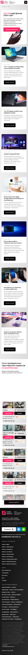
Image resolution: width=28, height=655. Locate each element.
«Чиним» (5, 410)
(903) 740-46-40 (8, 421)
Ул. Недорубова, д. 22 (8, 439)
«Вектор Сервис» (8, 480)
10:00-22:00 (7, 465)
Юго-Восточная (21, 479)
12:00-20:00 (7, 443)
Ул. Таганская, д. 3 (7, 464)
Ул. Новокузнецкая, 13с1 (9, 416)
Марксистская (21, 457)
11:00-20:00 (7, 441)
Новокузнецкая (21, 410)
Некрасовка (21, 433)
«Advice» (5, 457)
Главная (4, 6)
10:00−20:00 (7, 418)
